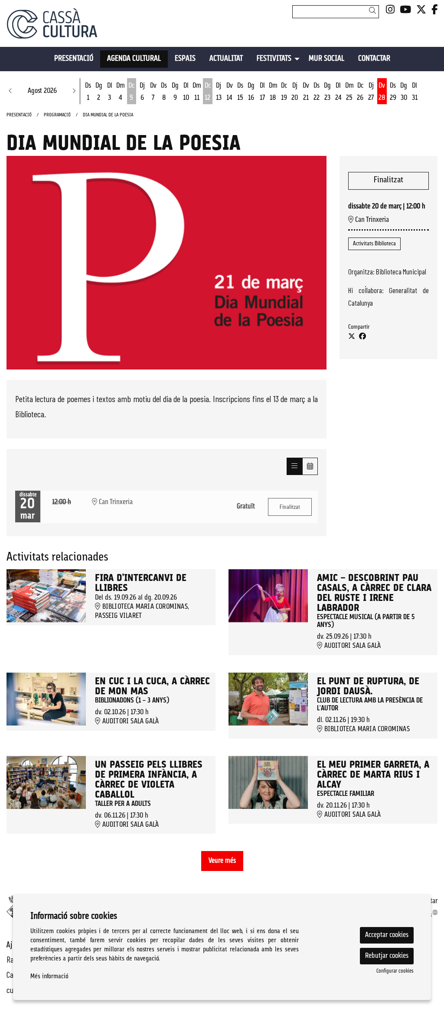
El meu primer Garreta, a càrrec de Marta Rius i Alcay (373, 775)
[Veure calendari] (310, 466)
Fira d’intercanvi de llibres (140, 584)
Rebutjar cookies (386, 956)
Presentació (19, 115)
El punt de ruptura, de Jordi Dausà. (368, 687)
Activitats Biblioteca (374, 244)
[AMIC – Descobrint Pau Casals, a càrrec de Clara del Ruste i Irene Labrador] (268, 595)
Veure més (222, 861)
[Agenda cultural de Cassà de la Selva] (74, 27)
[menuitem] (390, 11)
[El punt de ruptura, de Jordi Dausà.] (268, 699)
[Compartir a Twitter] (351, 337)
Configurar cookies (395, 971)
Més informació (49, 976)
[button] (374, 11)
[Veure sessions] (294, 466)
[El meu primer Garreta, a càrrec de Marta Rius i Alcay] (268, 782)
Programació (57, 115)
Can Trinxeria (371, 220)
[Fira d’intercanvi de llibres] (46, 595)
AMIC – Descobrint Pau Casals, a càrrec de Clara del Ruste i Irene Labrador (374, 594)
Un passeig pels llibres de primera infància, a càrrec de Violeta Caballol (148, 780)
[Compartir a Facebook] (362, 337)
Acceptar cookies (386, 935)
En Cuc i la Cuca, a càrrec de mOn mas (152, 687)
